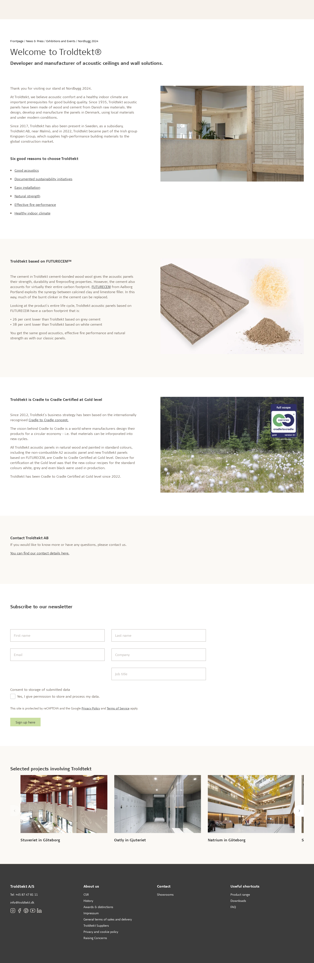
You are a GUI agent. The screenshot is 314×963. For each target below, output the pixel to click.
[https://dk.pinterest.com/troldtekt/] (26, 910)
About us (91, 886)
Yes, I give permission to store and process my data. (58, 696)
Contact (163, 886)
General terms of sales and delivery (108, 919)
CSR (86, 894)
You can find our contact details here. (39, 553)
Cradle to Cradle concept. (49, 420)
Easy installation (27, 187)
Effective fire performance (35, 204)
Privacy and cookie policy (101, 932)
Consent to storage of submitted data (40, 689)
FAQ (233, 907)
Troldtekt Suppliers (96, 925)
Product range (240, 894)
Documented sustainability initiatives (43, 179)
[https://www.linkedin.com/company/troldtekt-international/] (39, 910)
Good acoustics (27, 170)
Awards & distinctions (98, 907)
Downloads (238, 901)
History (88, 901)
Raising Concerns (95, 938)
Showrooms (165, 894)
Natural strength (27, 196)
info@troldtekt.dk (22, 902)
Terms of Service (118, 708)
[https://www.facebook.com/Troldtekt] (19, 910)
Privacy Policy (91, 708)
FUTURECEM (101, 286)
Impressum (91, 913)
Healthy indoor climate (32, 213)
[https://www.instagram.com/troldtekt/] (12, 910)
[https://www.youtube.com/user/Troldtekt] (32, 910)
